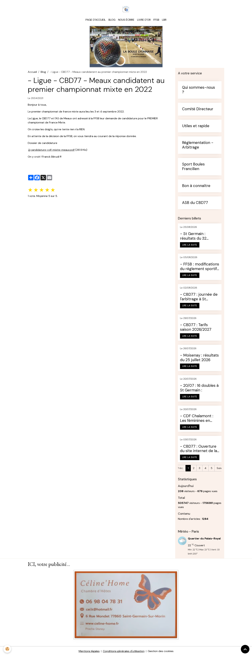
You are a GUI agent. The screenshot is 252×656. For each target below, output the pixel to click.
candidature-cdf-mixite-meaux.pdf (53, 150)
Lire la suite (189, 244)
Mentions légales (89, 651)
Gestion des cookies (160, 651)
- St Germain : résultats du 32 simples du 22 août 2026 (196, 236)
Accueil (32, 72)
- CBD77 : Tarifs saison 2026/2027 (195, 327)
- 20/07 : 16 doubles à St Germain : (199, 388)
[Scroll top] (245, 649)
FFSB (156, 20)
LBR (164, 20)
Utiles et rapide (195, 126)
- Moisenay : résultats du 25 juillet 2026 (199, 357)
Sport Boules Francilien (193, 166)
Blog (112, 20)
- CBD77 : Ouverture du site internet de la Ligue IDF (198, 448)
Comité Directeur (197, 109)
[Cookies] (7, 649)
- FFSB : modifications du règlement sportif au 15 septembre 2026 (199, 266)
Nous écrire (126, 20)
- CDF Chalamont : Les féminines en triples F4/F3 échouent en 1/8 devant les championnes (196, 418)
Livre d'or (144, 20)
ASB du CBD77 (195, 202)
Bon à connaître (196, 186)
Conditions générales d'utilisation (124, 651)
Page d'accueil (96, 20)
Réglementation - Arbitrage (197, 145)
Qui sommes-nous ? (198, 90)
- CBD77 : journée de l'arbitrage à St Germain (199, 297)
